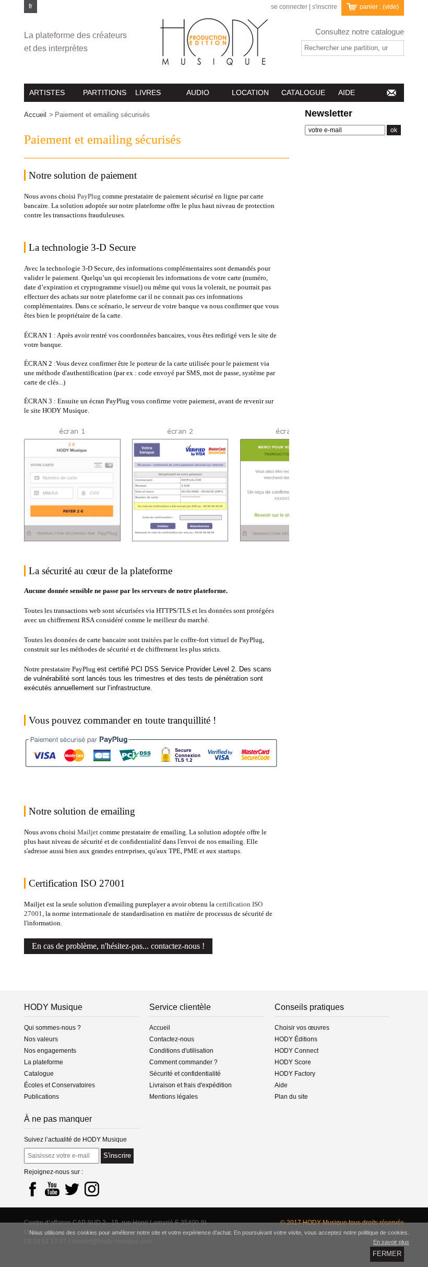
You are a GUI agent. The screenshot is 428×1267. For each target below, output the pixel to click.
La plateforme (43, 1062)
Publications (41, 1096)
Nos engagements (50, 1050)
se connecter (289, 7)
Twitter (72, 1188)
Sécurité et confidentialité (185, 1073)
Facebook (32, 1188)
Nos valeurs (41, 1039)
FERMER (387, 1254)
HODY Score (293, 1062)
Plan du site (291, 1096)
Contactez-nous (171, 1039)
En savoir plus (391, 1242)
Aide (281, 1085)
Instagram (92, 1188)
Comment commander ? (183, 1062)
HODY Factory (295, 1073)
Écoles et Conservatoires (59, 1085)
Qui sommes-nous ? (52, 1027)
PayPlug (89, 196)
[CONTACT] (391, 93)
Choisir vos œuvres (302, 1027)
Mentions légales (173, 1096)
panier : (379, 6)
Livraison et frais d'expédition (190, 1085)
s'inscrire (324, 7)
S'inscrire (117, 1155)
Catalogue (39, 1073)
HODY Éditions (296, 1039)
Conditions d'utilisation (181, 1050)
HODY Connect (296, 1050)
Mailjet (87, 832)
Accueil (35, 115)
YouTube (52, 1188)
